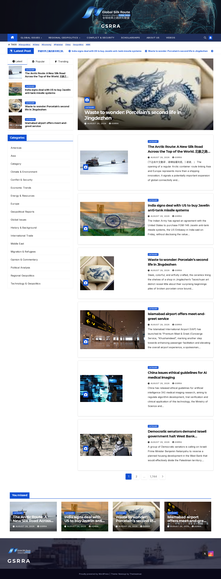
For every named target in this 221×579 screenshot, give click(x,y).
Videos (170, 37)
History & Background (24, 227)
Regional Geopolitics (64, 37)
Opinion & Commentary (24, 259)
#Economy (46, 45)
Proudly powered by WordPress (94, 574)
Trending (62, 61)
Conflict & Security (100, 37)
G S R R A (110, 26)
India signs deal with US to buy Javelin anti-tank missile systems (48, 91)
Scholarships (130, 37)
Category (89, 113)
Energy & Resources (23, 195)
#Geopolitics (24, 45)
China (67, 45)
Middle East (17, 243)
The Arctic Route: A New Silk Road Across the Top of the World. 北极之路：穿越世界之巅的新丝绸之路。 (45, 76)
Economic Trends (21, 187)
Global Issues (31, 37)
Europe (15, 203)
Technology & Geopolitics (25, 283)
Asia (13, 155)
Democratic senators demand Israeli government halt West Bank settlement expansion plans (177, 436)
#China (36, 45)
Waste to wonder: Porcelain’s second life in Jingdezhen (135, 521)
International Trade (22, 235)
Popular (40, 61)
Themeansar (135, 574)
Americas (16, 147)
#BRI (88, 45)
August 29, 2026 (97, 123)
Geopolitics (78, 45)
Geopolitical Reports (22, 211)
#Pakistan (58, 45)
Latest (18, 61)
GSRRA (115, 123)
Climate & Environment (24, 171)
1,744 (153, 476)
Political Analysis (20, 267)
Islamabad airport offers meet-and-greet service (138, 118)
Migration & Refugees (23, 251)
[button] (205, 37)
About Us (153, 37)
